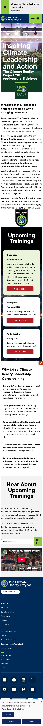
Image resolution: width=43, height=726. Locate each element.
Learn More (20, 320)
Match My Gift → (17, 10)
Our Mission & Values (8, 612)
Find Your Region (7, 648)
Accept (31, 721)
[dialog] (21, 712)
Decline (11, 721)
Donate (3, 635)
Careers (4, 620)
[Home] (11, 18)
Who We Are (5, 608)
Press (3, 667)
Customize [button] (7, 714)
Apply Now (20, 289)
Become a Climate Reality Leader (12, 644)
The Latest (4, 663)
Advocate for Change (8, 640)
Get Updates (5, 659)
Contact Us (5, 624)
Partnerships (5, 616)
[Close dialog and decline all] (41, 700)
